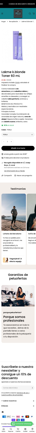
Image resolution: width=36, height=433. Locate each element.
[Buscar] (30, 13)
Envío (17, 82)
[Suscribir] (32, 388)
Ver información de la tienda (14, 171)
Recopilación (13, 21)
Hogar (3, 21)
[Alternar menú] (2, 13)
